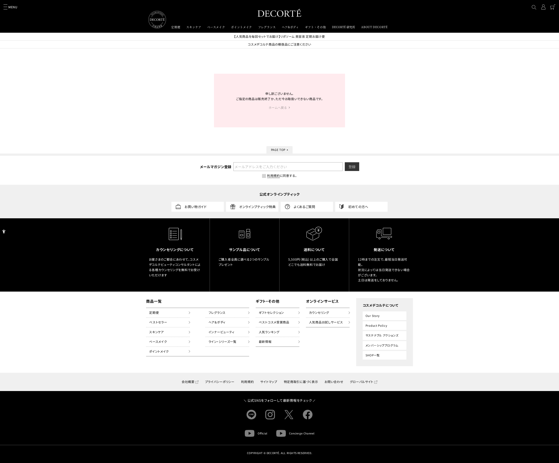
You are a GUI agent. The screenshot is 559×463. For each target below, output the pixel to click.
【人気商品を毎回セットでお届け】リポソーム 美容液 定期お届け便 (279, 36)
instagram (270, 415)
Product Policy (376, 325)
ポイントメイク (159, 351)
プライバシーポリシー (220, 381)
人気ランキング (269, 332)
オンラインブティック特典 (257, 206)
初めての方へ (358, 206)
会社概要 (188, 381)
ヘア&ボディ (217, 322)
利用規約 (247, 381)
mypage (543, 7)
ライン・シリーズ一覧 (222, 341)
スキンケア (156, 332)
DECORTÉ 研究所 (343, 27)
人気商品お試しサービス (326, 322)
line (251, 415)
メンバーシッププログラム (382, 345)
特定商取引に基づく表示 (301, 381)
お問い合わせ (333, 381)
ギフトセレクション (271, 312)
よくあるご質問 (304, 206)
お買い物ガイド (196, 206)
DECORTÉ (279, 13)
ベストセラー (158, 322)
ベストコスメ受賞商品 (274, 322)
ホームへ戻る (278, 107)
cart (553, 7)
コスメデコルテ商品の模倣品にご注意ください (279, 44)
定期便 (154, 312)
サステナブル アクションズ (382, 335)
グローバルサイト (362, 381)
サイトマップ (268, 381)
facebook (308, 415)
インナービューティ (222, 332)
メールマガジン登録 (215, 166)
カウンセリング (319, 312)
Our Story (373, 316)
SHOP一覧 (373, 355)
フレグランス (217, 312)
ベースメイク (158, 341)
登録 (352, 166)
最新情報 (265, 341)
